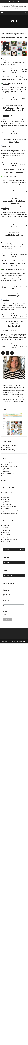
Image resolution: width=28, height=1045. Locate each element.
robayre (3, 71)
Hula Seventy (6, 494)
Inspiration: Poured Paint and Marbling (14, 264)
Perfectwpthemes (19, 641)
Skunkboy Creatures (9, 512)
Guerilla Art (6, 532)
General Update (13, 33)
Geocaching (6, 531)
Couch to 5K (6, 529)
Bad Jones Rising (7, 492)
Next (12, 353)
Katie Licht (6, 499)
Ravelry (5, 479)
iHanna (5, 496)
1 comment (23, 254)
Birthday (5, 611)
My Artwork (21, 33)
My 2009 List (6, 534)
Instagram (6, 472)
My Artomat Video (8, 473)
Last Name (6, 605)
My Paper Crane (7, 505)
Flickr (4, 470)
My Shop (5, 475)
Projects (13, 35)
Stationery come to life (14, 172)
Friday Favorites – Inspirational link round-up (14, 202)
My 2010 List (6, 536)
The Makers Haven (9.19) (10, 451)
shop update (14, 323)
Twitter (5, 480)
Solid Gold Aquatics (8, 449)
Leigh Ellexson (7, 447)
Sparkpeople (6, 541)
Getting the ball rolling (14, 326)
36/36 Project (14, 142)
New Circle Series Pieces (14, 235)
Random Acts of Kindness (10, 539)
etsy (10, 232)
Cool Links (14, 198)
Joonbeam (6, 497)
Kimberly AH (6, 503)
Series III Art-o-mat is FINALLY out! (14, 79)
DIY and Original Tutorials (10, 466)
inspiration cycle (14, 295)
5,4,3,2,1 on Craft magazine (10, 463)
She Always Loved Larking (10, 510)
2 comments (23, 226)
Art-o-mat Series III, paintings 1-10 (14, 37)
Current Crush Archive (9, 446)
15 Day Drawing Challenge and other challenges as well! (14, 109)
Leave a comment (24, 70)
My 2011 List (6, 538)
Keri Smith (6, 501)
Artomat (5, 33)
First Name (6, 600)
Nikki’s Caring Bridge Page (10, 506)
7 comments (23, 163)
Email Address (7, 594)
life (18, 139)
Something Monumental (10, 513)
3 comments (23, 133)
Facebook (6, 468)
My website (6, 477)
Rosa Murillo (6, 508)
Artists (7, 105)
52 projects (6, 525)
